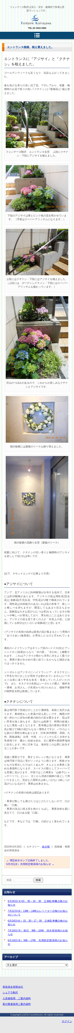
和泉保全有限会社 (13, 986)
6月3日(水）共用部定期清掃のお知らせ (30, 864)
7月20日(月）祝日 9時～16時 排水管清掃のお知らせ (38, 932)
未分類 (46, 846)
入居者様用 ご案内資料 (17, 998)
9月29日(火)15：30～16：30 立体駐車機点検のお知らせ (38, 903)
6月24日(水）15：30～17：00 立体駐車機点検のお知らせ (38, 922)
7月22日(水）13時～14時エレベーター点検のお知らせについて (38, 912)
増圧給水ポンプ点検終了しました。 (28, 860)
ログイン (67, 1021)
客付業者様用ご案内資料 (17, 1004)
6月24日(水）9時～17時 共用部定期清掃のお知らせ (38, 942)
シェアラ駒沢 (10, 992)
